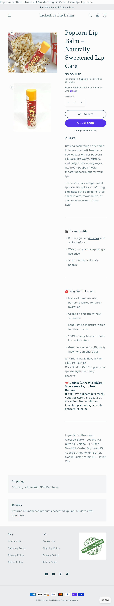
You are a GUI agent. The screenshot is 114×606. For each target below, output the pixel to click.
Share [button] (72, 137)
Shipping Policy (17, 548)
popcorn (93, 238)
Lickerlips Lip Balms (52, 600)
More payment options (85, 130)
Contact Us (14, 541)
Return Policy (15, 562)
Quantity (69, 96)
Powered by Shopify (69, 600)
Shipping (83, 79)
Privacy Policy (16, 555)
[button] (9, 15)
